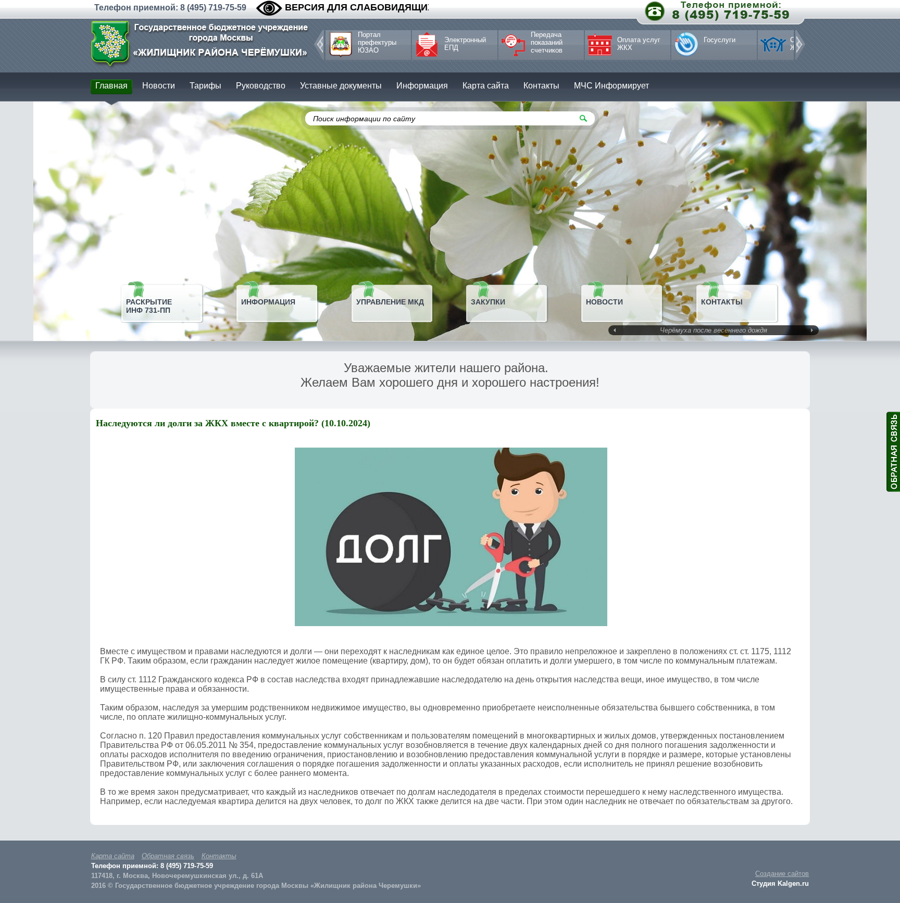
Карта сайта (112, 856)
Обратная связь (168, 856)
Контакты (219, 856)
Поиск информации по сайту (364, 119)
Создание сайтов (782, 873)
